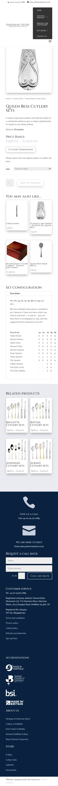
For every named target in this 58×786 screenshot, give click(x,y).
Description (15, 293)
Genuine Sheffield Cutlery (17, 734)
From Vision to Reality (15, 729)
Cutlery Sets (18, 99)
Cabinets (10, 765)
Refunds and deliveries (16, 633)
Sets (8, 169)
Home (8, 99)
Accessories (11, 770)
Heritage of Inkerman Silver (18, 719)
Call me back (39, 576)
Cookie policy (12, 628)
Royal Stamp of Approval (17, 739)
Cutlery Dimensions (20, 149)
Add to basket (30, 183)
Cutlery (9, 755)
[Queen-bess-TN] (29, 92)
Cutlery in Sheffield (14, 724)
